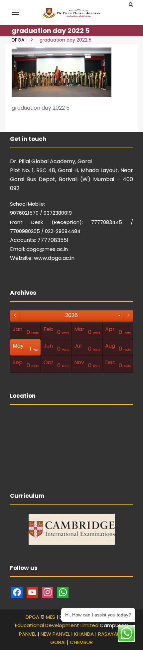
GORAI (58, 642)
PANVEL (27, 633)
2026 (71, 315)
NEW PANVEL (55, 633)
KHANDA (84, 633)
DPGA (32, 616)
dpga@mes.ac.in (47, 249)
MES (50, 616)
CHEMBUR (81, 642)
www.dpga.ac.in (54, 258)
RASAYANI (109, 633)
